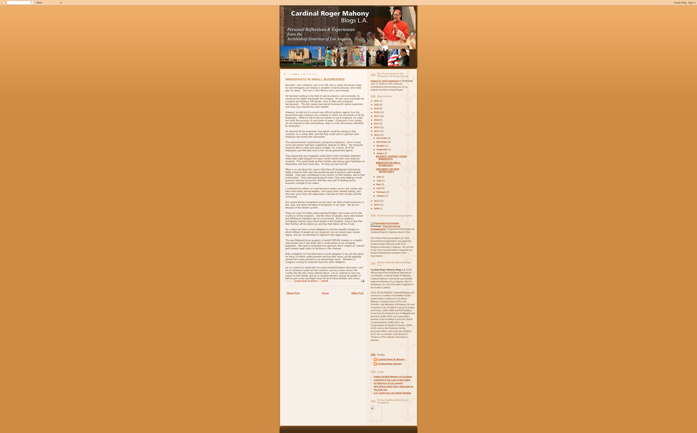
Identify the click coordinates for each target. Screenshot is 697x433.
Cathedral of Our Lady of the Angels (392, 380)
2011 (377, 201)
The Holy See (380, 390)
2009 (377, 208)
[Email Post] (362, 281)
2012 (377, 135)
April (379, 188)
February (381, 192)
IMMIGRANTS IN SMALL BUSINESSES (388, 164)
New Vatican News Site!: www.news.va (393, 386)
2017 (377, 116)
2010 (377, 205)
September (382, 149)
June (379, 180)
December (382, 138)
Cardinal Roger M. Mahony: (391, 359)
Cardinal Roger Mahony (389, 364)
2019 (377, 108)
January (381, 196)
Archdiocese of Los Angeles (388, 383)
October (380, 146)
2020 (377, 104)
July (378, 177)
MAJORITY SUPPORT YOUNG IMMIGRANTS (391, 157)
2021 (377, 101)
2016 (377, 120)
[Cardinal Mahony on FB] (376, 420)
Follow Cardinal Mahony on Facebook (393, 376)
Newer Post (293, 293)
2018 (377, 112)
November (382, 142)
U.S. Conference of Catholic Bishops (392, 393)
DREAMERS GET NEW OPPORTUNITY (387, 170)
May (378, 184)
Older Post (357, 293)
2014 (377, 127)
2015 (377, 123)
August (380, 153)
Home (325, 293)
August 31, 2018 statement (384, 81)
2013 (377, 131)
